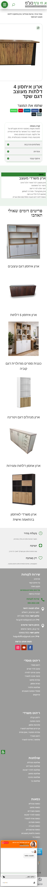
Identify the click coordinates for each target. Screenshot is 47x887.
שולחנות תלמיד (34, 687)
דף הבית (39, 884)
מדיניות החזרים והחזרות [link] (30, 590)
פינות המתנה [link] (35, 721)
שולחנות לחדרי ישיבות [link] (31, 770)
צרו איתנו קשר (34, 582)
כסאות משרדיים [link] (34, 811)
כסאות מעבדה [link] (34, 826)
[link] (23, 241)
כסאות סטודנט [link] (34, 822)
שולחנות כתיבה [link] (34, 777)
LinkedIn (27, 110)
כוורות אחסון (35, 683)
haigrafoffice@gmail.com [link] (24, 636)
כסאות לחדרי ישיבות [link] (32, 814)
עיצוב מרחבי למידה (32, 672)
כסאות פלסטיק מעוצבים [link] (30, 833)
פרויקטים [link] (36, 694)
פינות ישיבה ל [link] (34, 676)
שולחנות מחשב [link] (34, 773)
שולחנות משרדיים (33, 766)
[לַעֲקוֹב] (30, 647)
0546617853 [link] (24, 632)
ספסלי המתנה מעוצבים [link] (31, 691)
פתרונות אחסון (34, 725)
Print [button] (33, 114)
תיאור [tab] (41, 174)
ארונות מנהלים (28, 14)
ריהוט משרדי (35, 736)
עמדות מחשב (34, 680)
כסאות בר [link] (36, 837)
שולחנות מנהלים (33, 762)
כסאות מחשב (35, 807)
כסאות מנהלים (34, 803)
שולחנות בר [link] (35, 781)
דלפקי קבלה (35, 717)
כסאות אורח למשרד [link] (32, 818)
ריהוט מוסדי (35, 665)
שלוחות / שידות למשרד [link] (31, 739)
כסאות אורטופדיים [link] (33, 829)
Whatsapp (14, 110)
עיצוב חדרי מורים (33, 668)
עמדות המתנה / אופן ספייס (29, 732)
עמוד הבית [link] (38, 14)
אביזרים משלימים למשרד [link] (30, 728)
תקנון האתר (35, 586)
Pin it (20, 110)
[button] (4, 4)
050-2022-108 (33, 603)
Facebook (35, 110)
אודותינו (37, 579)
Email (39, 114)
